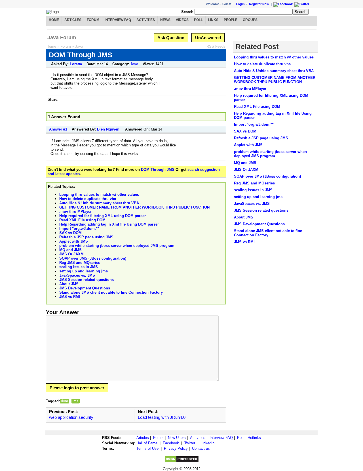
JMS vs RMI (69, 297)
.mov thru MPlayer (75, 211)
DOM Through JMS (157, 169)
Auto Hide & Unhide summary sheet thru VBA (99, 203)
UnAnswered (208, 37)
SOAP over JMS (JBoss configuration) (92, 258)
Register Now (259, 4)
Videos (182, 20)
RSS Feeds (215, 46)
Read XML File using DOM (82, 220)
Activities (145, 20)
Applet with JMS (73, 241)
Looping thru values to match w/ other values (99, 194)
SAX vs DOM (70, 233)
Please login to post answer (77, 387)
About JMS (69, 284)
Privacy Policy (176, 448)
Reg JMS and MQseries (79, 262)
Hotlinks (254, 438)
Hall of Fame (146, 443)
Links (213, 20)
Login (240, 4)
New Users (177, 438)
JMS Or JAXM (71, 254)
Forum (93, 20)
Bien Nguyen (108, 129)
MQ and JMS (70, 250)
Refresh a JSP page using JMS (86, 237)
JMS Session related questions (86, 279)
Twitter (189, 443)
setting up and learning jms (83, 271)
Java (79, 46)
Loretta (76, 64)
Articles (72, 20)
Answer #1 (58, 129)
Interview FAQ (118, 20)
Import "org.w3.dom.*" (79, 228)
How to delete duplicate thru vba (87, 199)
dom (64, 401)
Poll (198, 20)
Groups (250, 20)
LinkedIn (207, 443)
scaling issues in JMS (78, 267)
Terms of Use (147, 448)
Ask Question (170, 37)
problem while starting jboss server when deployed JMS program (116, 245)
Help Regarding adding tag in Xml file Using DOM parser (109, 224)
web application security (71, 417)
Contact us (201, 448)
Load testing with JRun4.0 (161, 417)
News (165, 20)
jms (76, 401)
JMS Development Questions (84, 288)
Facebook (171, 443)
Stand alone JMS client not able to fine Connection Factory (111, 292)
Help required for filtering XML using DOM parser (102, 216)
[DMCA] (181, 461)
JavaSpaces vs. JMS (77, 275)
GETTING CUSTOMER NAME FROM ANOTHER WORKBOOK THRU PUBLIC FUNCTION (134, 207)
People (230, 20)
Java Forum (61, 37)
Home (54, 20)
